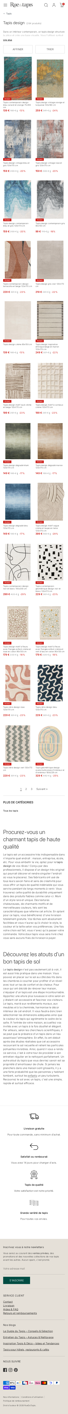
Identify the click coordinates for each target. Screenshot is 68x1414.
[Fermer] (58, 677)
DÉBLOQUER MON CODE (34, 728)
